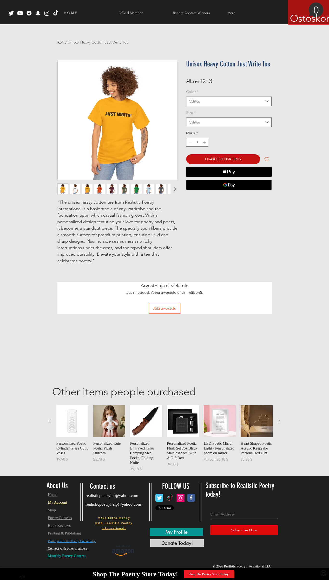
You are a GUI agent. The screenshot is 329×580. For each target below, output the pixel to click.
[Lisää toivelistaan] (267, 159)
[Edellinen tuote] (49, 421)
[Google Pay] (229, 185)
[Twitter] (11, 13)
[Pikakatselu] (72, 421)
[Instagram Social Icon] (180, 498)
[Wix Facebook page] (191, 498)
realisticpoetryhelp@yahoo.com (113, 504)
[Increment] (205, 142)
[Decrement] (190, 142)
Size (191, 112)
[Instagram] (47, 13)
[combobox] (229, 101)
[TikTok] (56, 13)
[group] (164, 438)
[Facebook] (29, 13)
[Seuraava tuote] (280, 421)
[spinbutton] (197, 142)
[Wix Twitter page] (159, 498)
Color (192, 91)
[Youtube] (20, 13)
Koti (60, 42)
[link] (307, 13)
